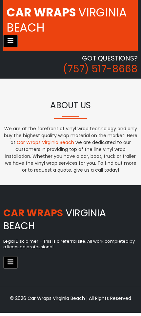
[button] (10, 41)
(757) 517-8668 (100, 69)
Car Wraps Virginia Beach (45, 142)
